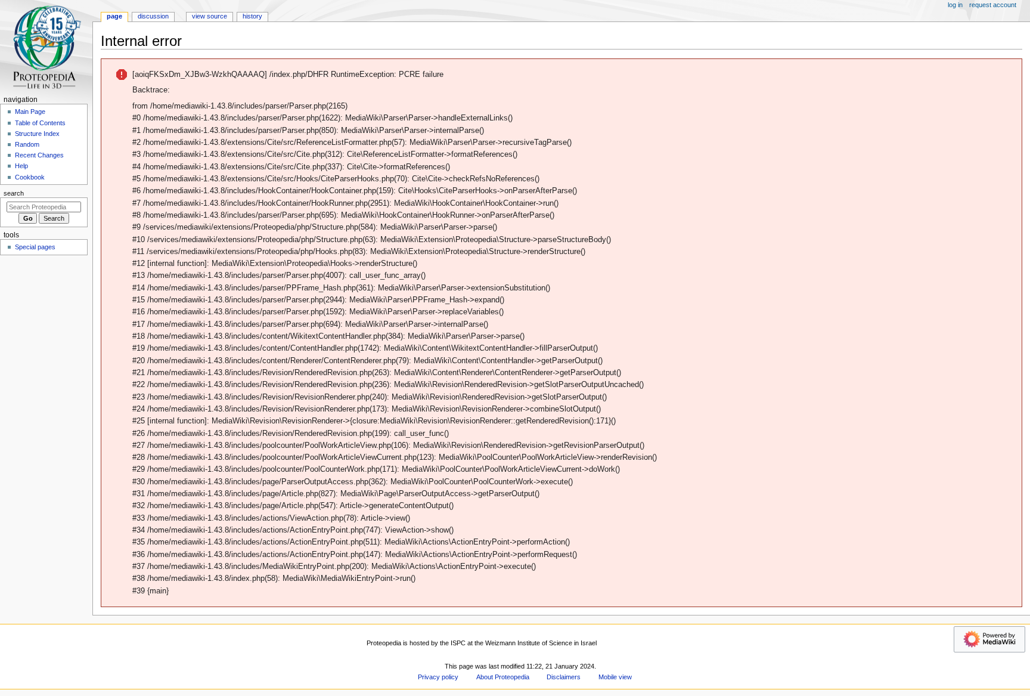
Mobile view (615, 676)
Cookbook (30, 177)
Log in (955, 4)
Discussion (153, 16)
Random (27, 144)
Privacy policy (438, 676)
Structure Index (37, 133)
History (252, 16)
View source (209, 16)
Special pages (35, 246)
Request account (992, 4)
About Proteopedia (502, 676)
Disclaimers (564, 676)
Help (21, 165)
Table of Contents (40, 122)
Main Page (30, 111)
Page (114, 16)
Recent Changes (39, 155)
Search (14, 193)
